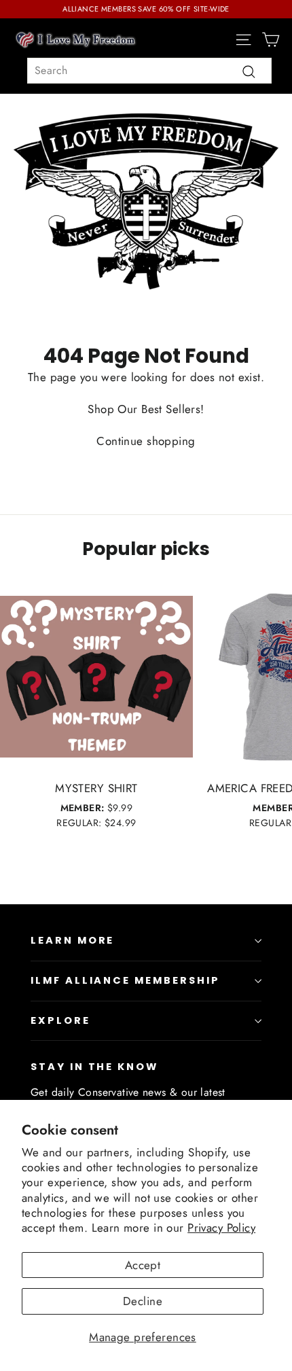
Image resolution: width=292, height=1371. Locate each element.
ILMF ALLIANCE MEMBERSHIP (125, 980)
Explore (60, 1020)
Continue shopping (145, 441)
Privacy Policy (221, 1227)
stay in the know (94, 1066)
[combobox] (149, 71)
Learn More (72, 940)
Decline (142, 1301)
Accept (143, 1265)
